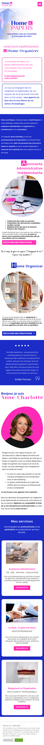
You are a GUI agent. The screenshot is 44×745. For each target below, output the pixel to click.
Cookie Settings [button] (8, 740)
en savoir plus (22, 587)
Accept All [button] (19, 740)
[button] (40, 4)
